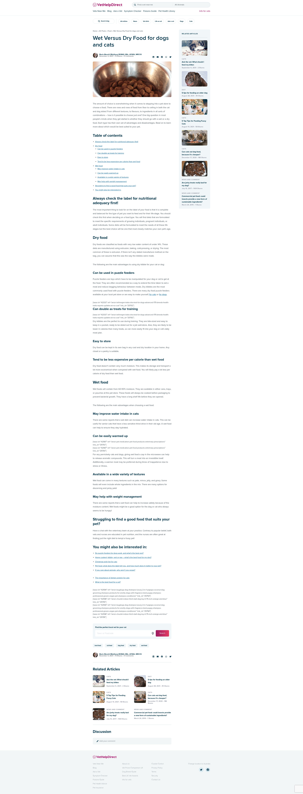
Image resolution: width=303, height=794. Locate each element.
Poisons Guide (150, 11)
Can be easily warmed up (108, 173)
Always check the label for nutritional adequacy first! (116, 142)
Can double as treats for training (111, 153)
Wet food (99, 166)
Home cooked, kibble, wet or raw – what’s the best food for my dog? (123, 557)
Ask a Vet (117, 11)
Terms (154, 772)
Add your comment (107, 741)
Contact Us (156, 779)
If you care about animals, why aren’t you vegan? (115, 570)
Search (162, 633)
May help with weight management (112, 181)
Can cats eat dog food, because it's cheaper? (157, 696)
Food (109, 31)
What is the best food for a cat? (108, 582)
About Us (125, 764)
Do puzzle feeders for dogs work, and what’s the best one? (119, 553)
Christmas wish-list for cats (106, 562)
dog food (121, 645)
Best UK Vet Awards (130, 776)
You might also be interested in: (108, 190)
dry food (133, 645)
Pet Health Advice (100, 784)
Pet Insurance (98, 788)
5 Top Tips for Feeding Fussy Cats (116, 696)
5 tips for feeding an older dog (159, 681)
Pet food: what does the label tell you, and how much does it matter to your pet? (128, 566)
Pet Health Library (166, 11)
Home (95, 31)
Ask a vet (171, 21)
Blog (109, 11)
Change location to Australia (199, 764)
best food (98, 645)
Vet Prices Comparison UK (132, 768)
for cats (152, 294)
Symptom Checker (132, 11)
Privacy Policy (157, 768)
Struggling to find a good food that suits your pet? (115, 186)
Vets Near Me (99, 11)
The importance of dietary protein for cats (112, 578)
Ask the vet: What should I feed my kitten (118, 681)
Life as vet (158, 21)
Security (155, 776)
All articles (123, 21)
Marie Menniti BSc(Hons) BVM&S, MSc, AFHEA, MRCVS (120, 54)
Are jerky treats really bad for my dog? (118, 714)
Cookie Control (158, 764)
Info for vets (204, 11)
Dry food (98, 146)
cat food (109, 645)
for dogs (163, 294)
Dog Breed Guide (129, 772)
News (135, 21)
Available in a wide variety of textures (113, 177)
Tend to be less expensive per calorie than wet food (119, 161)
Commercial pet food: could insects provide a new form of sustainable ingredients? (152, 714)
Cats (190, 21)
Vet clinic (146, 21)
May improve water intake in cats (111, 169)
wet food (144, 645)
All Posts (102, 31)
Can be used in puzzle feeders (110, 149)
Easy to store (103, 157)
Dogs (181, 21)
